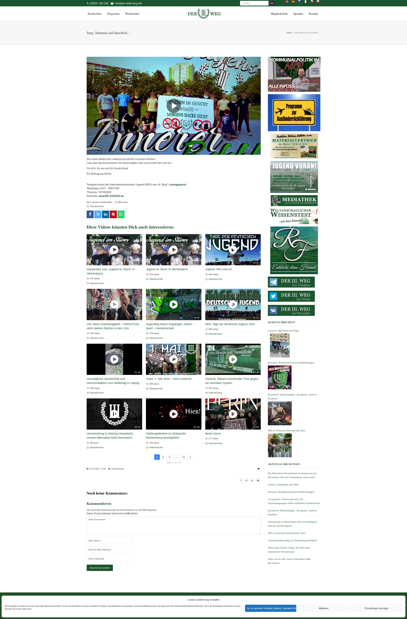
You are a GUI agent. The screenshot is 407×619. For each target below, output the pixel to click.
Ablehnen (323, 608)
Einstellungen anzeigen (377, 608)
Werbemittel (131, 13)
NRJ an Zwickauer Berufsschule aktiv (286, 533)
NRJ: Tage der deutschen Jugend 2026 (230, 324)
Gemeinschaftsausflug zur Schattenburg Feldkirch (292, 540)
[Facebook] (90, 214)
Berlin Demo (213, 433)
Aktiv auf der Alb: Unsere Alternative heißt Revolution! (289, 561)
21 (183, 457)
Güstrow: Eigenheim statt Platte (283, 484)
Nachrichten (94, 13)
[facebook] (240, 480)
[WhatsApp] (120, 214)
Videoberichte (97, 206)
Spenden (297, 13)
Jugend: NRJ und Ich (218, 269)
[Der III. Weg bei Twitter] (294, 296)
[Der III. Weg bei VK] (294, 310)
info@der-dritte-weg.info (128, 3)
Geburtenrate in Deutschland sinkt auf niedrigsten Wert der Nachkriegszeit (292, 524)
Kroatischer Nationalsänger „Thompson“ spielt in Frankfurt (292, 512)
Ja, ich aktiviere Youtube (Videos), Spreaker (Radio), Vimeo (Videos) (271, 608)
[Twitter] (97, 214)
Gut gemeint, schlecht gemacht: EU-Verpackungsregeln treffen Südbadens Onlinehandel (294, 501)
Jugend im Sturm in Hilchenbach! (167, 269)
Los (271, 3)
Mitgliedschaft (279, 13)
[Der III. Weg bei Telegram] (294, 282)
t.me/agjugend (177, 184)
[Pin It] (113, 214)
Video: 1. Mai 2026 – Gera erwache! (169, 378)
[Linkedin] (105, 214)
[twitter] (246, 480)
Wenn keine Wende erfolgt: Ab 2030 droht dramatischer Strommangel (289, 549)
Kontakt (313, 13)
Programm (112, 13)
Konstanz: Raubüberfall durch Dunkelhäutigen (291, 492)
